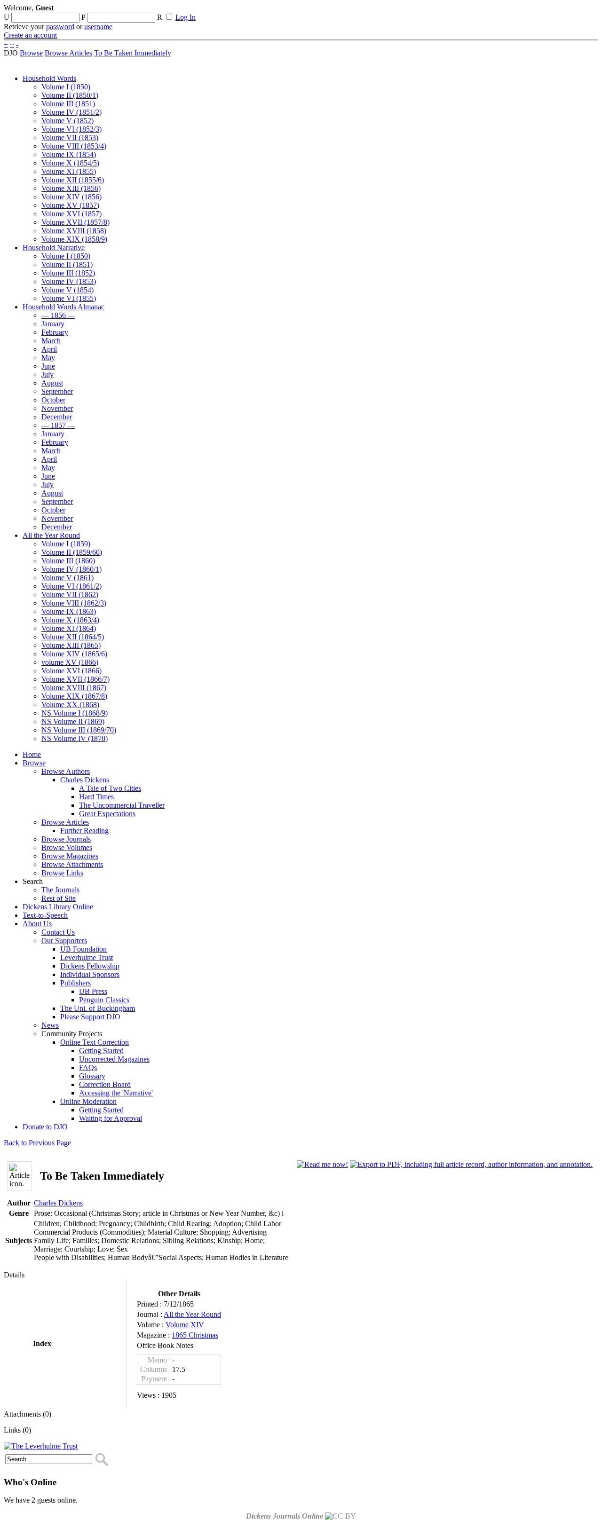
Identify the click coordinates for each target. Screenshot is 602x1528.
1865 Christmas (195, 1335)
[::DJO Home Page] (35, 19)
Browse (31, 53)
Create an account (30, 35)
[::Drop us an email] (326, 10)
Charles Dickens (58, 1203)
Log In (185, 17)
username (98, 27)
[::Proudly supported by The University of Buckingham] (549, 12)
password (60, 27)
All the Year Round (192, 1314)
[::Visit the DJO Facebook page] (292, 10)
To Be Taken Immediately (132, 53)
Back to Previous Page (37, 1143)
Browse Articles (68, 53)
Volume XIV (185, 1325)
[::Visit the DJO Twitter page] (308, 10)
